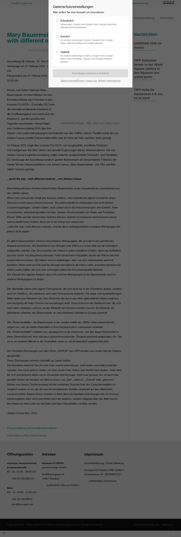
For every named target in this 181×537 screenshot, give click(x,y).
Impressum (91, 80)
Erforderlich (88, 24)
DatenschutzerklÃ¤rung (72, 80)
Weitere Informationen (109, 80)
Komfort (86, 39)
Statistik (86, 56)
